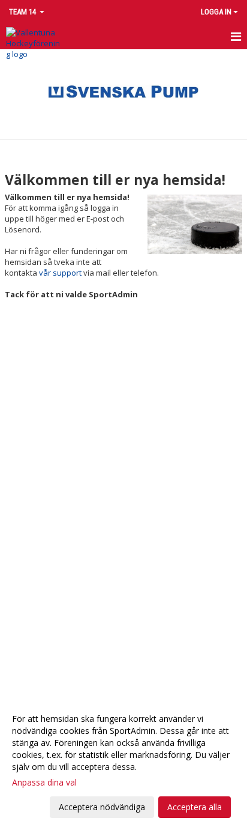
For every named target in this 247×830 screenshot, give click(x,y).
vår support (60, 272)
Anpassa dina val (44, 782)
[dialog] (123, 762)
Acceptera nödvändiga (102, 807)
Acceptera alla (194, 807)
